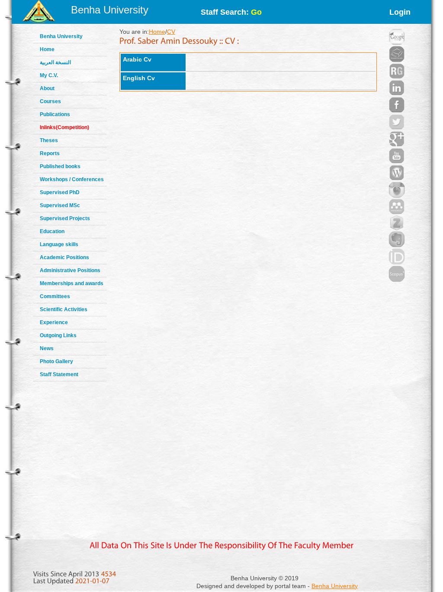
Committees (55, 296)
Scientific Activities (63, 309)
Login (400, 12)
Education (52, 231)
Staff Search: (231, 12)
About (47, 88)
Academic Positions (64, 257)
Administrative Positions (70, 270)
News (47, 348)
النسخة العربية (55, 62)
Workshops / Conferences (72, 179)
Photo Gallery (56, 361)
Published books (60, 166)
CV (171, 31)
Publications (55, 114)
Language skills (59, 244)
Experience (54, 322)
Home (47, 49)
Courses (50, 101)
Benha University (109, 10)
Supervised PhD (60, 192)
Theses (49, 140)
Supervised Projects (65, 218)
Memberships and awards (71, 283)
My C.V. (49, 75)
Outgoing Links (58, 335)
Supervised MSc (60, 205)
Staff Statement (59, 374)
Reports (50, 153)
